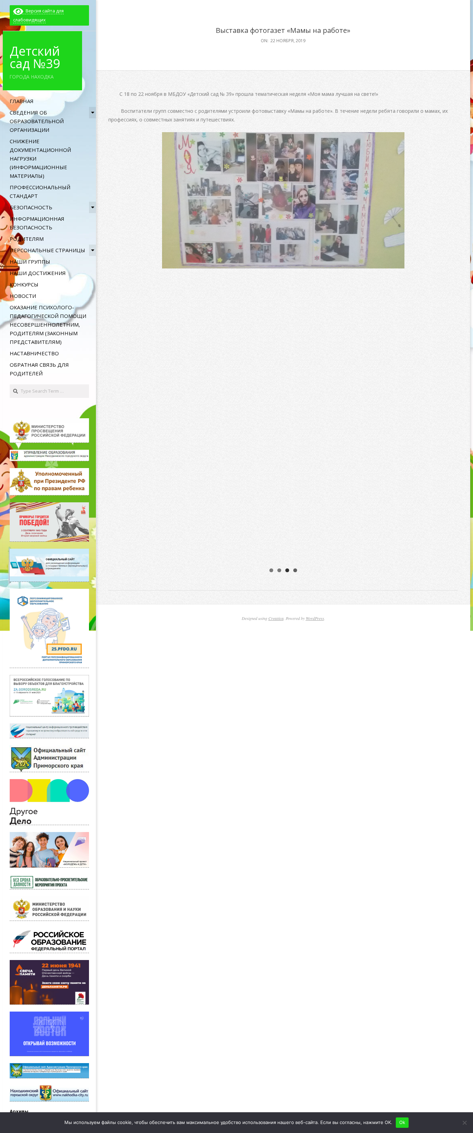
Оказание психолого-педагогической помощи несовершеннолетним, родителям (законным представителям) (48, 324)
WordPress (315, 618)
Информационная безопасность (37, 223)
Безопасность (31, 207)
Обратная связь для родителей (39, 369)
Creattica (276, 618)
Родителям (27, 238)
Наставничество (34, 353)
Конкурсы (24, 284)
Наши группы (30, 261)
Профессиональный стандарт (40, 191)
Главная (22, 101)
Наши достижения (38, 272)
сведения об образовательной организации (37, 121)
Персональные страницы (47, 250)
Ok (402, 1122)
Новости (23, 295)
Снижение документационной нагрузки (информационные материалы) (40, 158)
